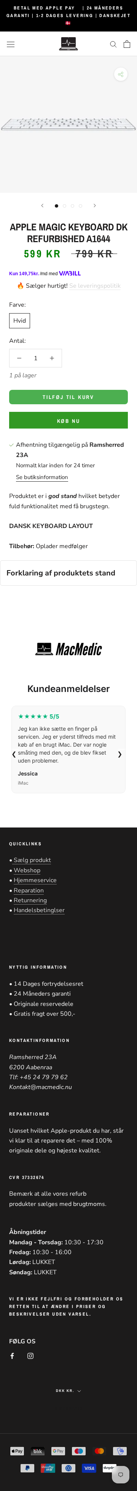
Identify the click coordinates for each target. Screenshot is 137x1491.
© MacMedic (69, 1408)
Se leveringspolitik (95, 286)
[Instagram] (30, 1355)
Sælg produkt (31, 860)
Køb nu (68, 421)
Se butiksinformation (42, 477)
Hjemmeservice (35, 880)
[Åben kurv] (127, 44)
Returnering (30, 900)
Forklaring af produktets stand (60, 573)
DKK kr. (65, 1390)
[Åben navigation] (10, 44)
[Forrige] (42, 205)
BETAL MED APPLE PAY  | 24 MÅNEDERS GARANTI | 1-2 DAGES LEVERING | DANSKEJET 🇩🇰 (68, 15)
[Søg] (113, 44)
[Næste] (95, 205)
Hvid (19, 321)
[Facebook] (12, 1355)
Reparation (29, 890)
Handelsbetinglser (39, 910)
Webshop (27, 870)
